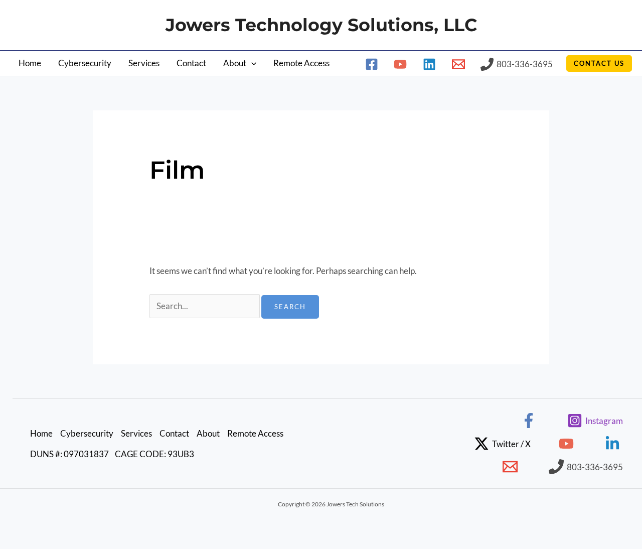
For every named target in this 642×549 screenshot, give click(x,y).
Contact (191, 63)
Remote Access (301, 63)
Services (143, 63)
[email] (459, 64)
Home (30, 63)
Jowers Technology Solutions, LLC (321, 25)
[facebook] (373, 64)
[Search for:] (205, 306)
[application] (251, 63)
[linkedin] (430, 64)
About (234, 63)
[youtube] (402, 64)
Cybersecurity (84, 63)
